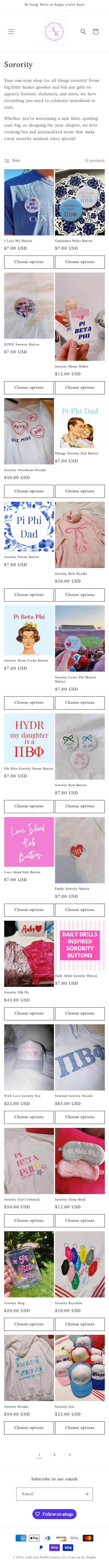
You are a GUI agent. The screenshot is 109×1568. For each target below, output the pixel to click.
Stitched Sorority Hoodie (74, 1096)
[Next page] (69, 1454)
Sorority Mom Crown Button (26, 661)
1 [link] (39, 1455)
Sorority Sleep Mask (70, 1200)
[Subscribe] (86, 1494)
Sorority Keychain (68, 1303)
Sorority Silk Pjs (16, 993)
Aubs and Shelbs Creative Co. (46, 1557)
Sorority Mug (14, 1303)
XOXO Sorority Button (21, 345)
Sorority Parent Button (21, 557)
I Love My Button (18, 241)
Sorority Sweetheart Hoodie (25, 470)
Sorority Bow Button (70, 785)
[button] (11, 31)
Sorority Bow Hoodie (71, 574)
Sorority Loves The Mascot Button (75, 680)
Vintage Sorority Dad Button (76, 454)
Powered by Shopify (82, 1557)
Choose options (29, 262)
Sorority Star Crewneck (21, 1200)
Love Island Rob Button (22, 872)
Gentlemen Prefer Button (74, 241)
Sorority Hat (64, 1407)
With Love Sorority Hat (22, 1096)
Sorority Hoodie (16, 1407)
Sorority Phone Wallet (71, 367)
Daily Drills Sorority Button (76, 976)
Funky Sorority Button (72, 889)
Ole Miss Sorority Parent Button (28, 769)
